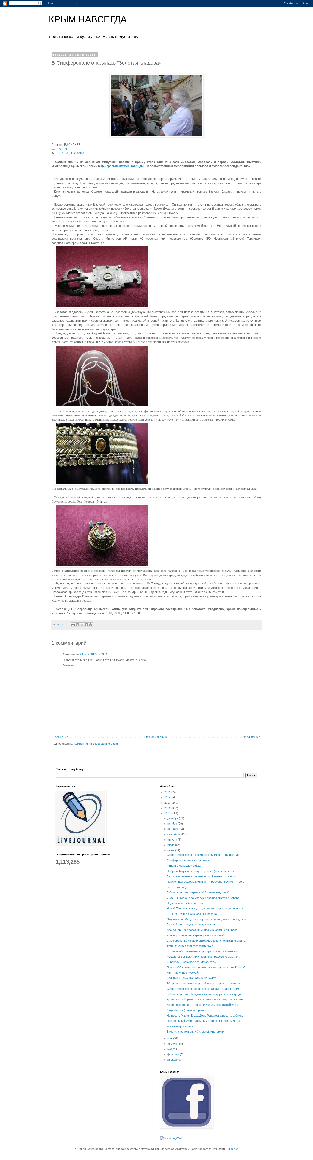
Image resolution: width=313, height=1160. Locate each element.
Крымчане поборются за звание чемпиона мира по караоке (205, 999)
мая (170, 1038)
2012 (167, 808)
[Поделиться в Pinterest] (90, 624)
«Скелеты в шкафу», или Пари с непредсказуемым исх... (203, 956)
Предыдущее (251, 737)
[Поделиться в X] (82, 624)
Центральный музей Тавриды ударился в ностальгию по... (204, 1020)
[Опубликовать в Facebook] (86, 624)
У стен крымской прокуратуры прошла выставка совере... (204, 898)
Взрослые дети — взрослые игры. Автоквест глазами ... (203, 876)
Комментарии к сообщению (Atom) (96, 743)
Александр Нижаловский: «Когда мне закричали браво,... (203, 930)
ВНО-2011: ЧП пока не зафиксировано (192, 914)
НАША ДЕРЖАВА (71, 153)
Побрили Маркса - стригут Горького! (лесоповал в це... (202, 871)
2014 (167, 797)
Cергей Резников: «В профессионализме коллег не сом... (204, 988)
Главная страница (156, 737)
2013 (167, 802)
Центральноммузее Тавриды (122, 166)
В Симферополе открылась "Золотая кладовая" (198, 892)
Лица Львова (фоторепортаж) (186, 1010)
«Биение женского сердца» (184, 865)
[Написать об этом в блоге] (77, 624)
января (172, 1059)
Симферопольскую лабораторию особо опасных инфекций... (206, 940)
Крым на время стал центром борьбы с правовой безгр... (204, 1004)
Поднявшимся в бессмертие (185, 903)
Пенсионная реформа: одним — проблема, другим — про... (205, 881)
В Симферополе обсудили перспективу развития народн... (205, 994)
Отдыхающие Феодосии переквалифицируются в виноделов (206, 919)
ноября (172, 823)
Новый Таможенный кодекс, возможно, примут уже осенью (205, 908)
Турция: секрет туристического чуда (190, 946)
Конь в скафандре (178, 887)
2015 (167, 792)
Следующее (61, 737)
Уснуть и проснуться (180, 1026)
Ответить (69, 665)
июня (171, 850)
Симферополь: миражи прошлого (189, 860)
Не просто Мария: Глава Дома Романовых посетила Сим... (205, 1015)
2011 (167, 813)
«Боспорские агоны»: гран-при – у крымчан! (195, 935)
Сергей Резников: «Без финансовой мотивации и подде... (204, 855)
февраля (173, 1054)
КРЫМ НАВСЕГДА (88, 19)
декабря (173, 818)
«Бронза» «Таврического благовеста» (191, 962)
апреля (172, 1043)
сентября (174, 834)
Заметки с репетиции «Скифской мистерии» (196, 1031)
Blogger (233, 1149)
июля (171, 845)
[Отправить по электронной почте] (73, 624)
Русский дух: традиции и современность (193, 924)
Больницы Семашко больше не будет (191, 978)
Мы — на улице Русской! (183, 972)
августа (172, 839)
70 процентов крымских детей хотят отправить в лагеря (203, 983)
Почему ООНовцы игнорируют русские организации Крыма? (206, 967)
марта (171, 1049)
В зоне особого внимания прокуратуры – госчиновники (202, 951)
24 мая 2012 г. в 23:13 (94, 654)
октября (173, 828)
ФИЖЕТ (64, 149)
